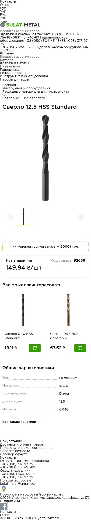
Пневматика (10, 66)
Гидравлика (10, 69)
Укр (3, 11)
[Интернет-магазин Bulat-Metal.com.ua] (45, 24)
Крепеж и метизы (14, 63)
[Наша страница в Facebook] (45, 506)
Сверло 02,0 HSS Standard (19, 336)
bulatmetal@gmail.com (18, 483)
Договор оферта (14, 454)
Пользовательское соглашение (26, 447)
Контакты (8, 1)
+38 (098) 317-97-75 (16, 464)
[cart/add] (35, 348)
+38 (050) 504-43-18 (42, 40)
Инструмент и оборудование (24, 76)
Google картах (51, 494)
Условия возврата (15, 451)
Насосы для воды (14, 79)
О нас (5, 5)
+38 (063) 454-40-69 (21, 37)
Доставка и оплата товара (22, 444)
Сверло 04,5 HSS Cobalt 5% (64, 336)
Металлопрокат (13, 73)
